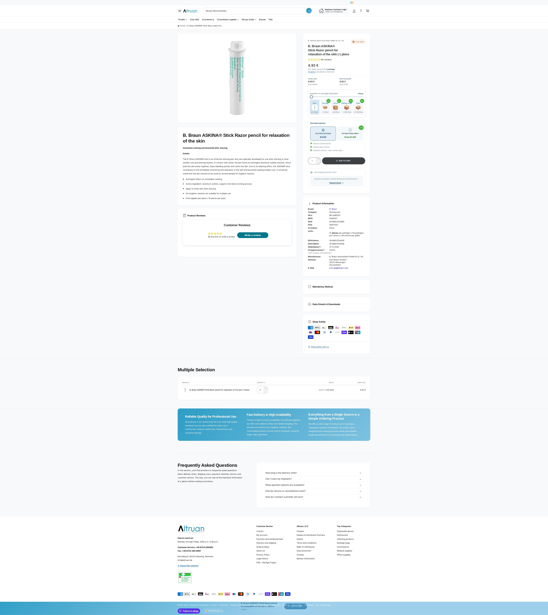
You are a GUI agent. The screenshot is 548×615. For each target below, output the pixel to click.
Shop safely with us (320, 347)
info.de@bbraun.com (338, 268)
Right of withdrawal (305, 547)
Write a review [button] (253, 235)
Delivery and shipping (266, 543)
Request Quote (335, 183)
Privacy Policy (263, 555)
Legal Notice (262, 558)
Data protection (304, 551)
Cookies (300, 555)
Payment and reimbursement (269, 539)
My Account (341, 3)
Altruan (186, 605)
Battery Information (306, 558)
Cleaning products (345, 539)
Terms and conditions (306, 543)
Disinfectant (342, 535)
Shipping (311, 72)
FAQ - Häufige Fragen (266, 562)
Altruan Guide (248, 19)
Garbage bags (343, 543)
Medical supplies (344, 551)
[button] (179, 10)
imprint (300, 539)
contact (260, 531)
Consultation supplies (227, 19)
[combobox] (257, 10)
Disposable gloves (345, 531)
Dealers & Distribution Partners (311, 535)
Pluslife (181, 19)
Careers (300, 531)
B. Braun (333, 209)
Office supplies (343, 555)
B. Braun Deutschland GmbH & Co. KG (326, 40)
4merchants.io (203, 605)
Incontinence (343, 547)
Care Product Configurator (320, 3)
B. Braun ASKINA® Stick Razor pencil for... (205, 26)
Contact (301, 3)
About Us (260, 551)
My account (261, 535)
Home (182, 26)
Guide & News (262, 547)
